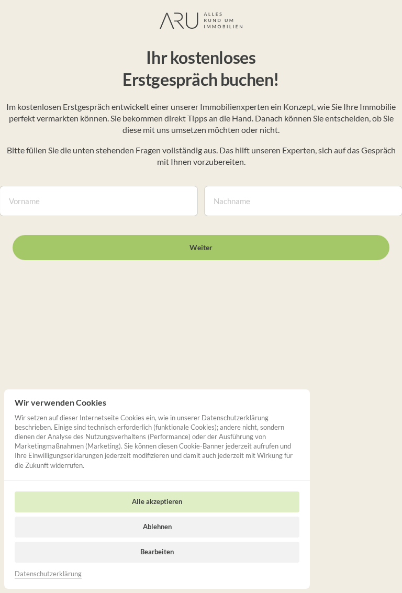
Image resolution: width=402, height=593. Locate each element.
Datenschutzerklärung (48, 573)
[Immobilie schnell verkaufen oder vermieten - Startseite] (201, 21)
